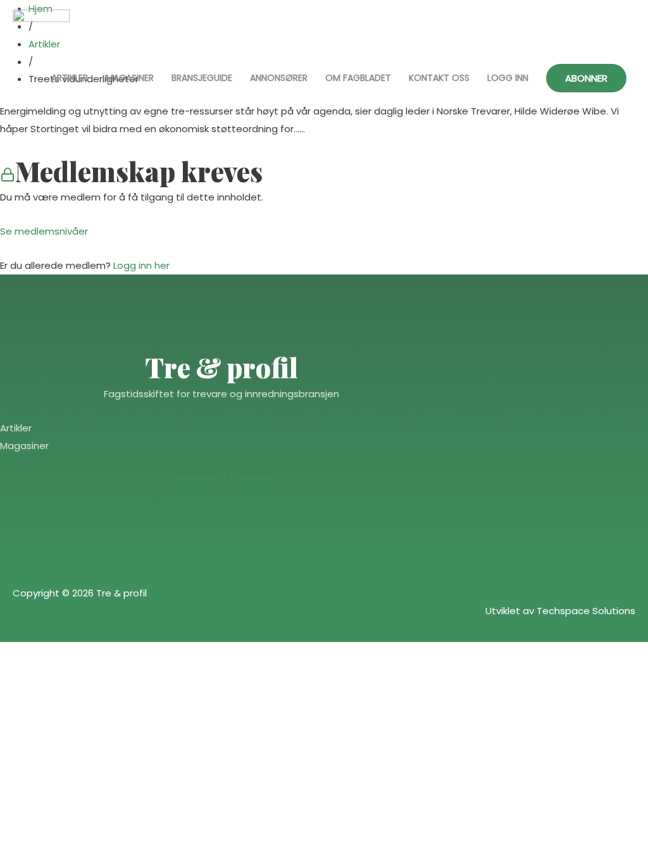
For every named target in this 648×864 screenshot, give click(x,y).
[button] (586, 78)
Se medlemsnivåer (44, 231)
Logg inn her (141, 265)
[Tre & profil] (41, 33)
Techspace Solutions (586, 610)
